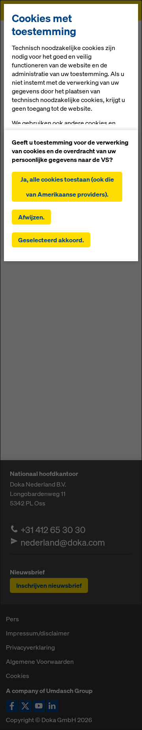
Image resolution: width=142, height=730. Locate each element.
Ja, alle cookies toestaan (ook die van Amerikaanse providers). (67, 187)
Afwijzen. (31, 217)
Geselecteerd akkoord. (51, 240)
